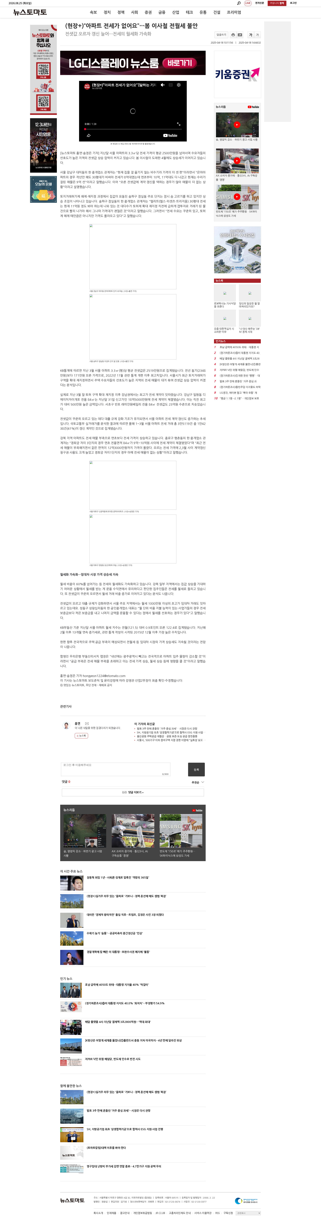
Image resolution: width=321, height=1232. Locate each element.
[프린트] (233, 34)
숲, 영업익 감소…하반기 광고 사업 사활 (237, 139)
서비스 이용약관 (202, 1213)
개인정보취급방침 (142, 1213)
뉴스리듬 (221, 107)
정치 (107, 12)
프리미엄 (234, 12)
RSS (217, 1213)
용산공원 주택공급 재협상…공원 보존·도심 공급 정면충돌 (167, 736)
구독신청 (228, 1213)
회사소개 (98, 1213)
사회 (134, 12)
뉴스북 (82, 736)
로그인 (293, 3)
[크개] (250, 34)
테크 (189, 12)
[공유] (240, 34)
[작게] (257, 34)
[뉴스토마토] (30, 12)
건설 (216, 12)
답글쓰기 (221, 34)
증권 (148, 12)
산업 (175, 12)
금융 (162, 12)
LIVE (247, 3)
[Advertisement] (277, 71)
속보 (93, 12)
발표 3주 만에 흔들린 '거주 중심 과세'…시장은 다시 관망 (167, 728)
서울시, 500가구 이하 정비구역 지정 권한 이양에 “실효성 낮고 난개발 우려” (177, 740)
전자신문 (259, 3)
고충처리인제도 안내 (180, 1213)
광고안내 (124, 1213)
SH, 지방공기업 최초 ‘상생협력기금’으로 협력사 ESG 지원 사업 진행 (172, 732)
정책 (120, 12)
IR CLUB (160, 1213)
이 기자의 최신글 (144, 724)
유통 (203, 12)
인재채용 (111, 1213)
